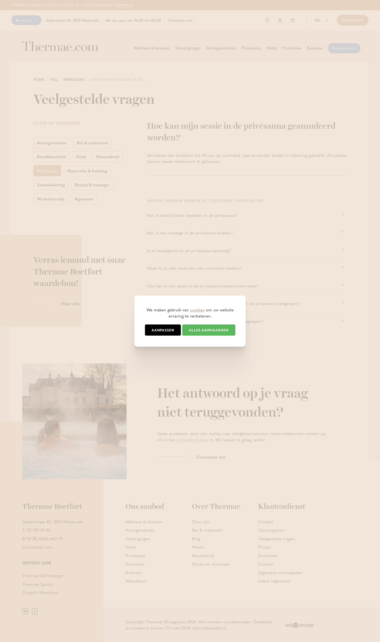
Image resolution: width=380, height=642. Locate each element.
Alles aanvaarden (208, 330)
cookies (197, 310)
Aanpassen (163, 330)
